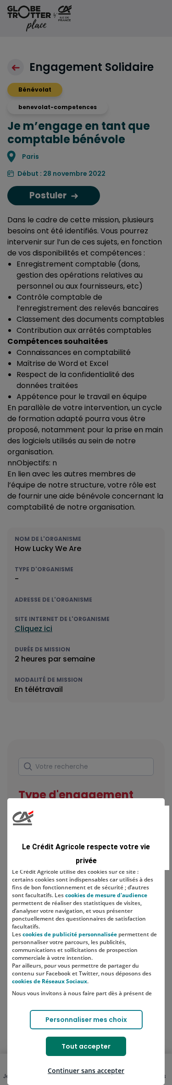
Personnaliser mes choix (86, 1019)
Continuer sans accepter (86, 1070)
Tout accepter (86, 1046)
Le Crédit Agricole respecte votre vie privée (86, 853)
